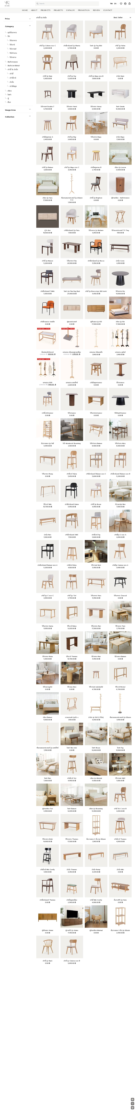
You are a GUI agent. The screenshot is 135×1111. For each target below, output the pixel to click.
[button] (18, 18)
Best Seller (118, 17)
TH (111, 3)
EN (115, 3)
